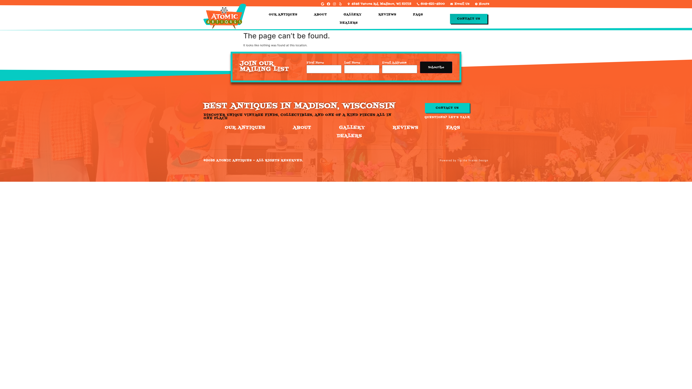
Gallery (353, 14)
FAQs (418, 14)
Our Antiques (283, 14)
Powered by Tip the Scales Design (464, 160)
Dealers (349, 23)
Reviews (387, 14)
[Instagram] (334, 4)
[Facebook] (328, 4)
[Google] (322, 4)
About (320, 14)
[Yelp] (340, 4)
